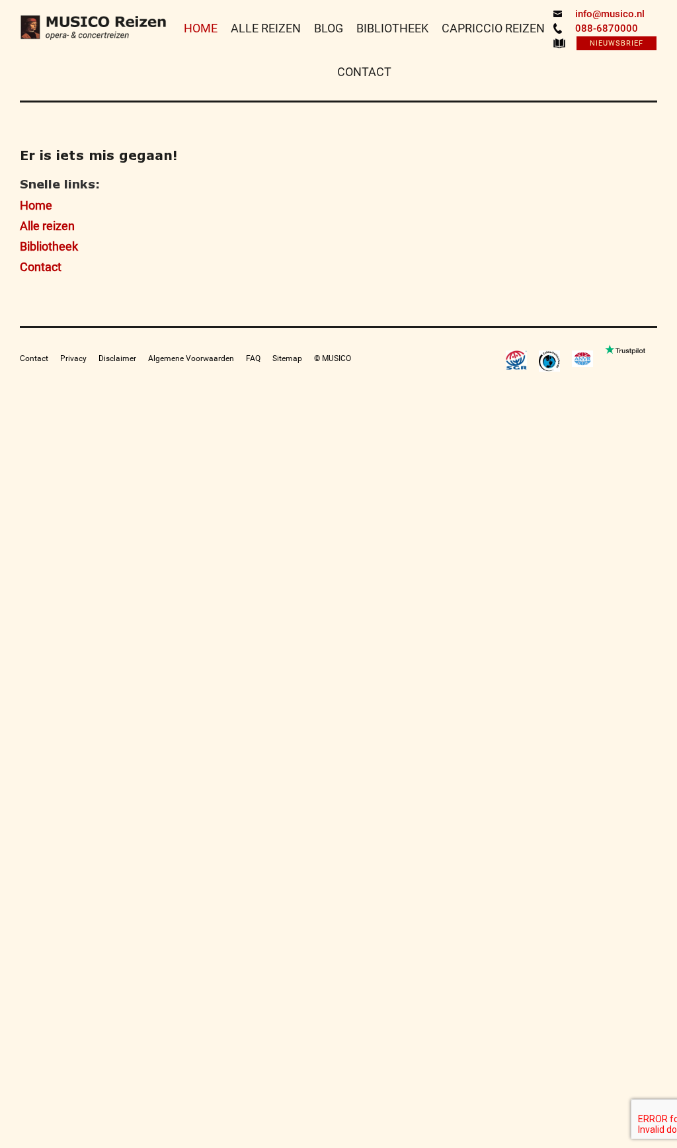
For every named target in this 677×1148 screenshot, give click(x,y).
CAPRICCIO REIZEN (493, 28)
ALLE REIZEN (266, 28)
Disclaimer (117, 358)
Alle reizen (47, 226)
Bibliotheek (49, 246)
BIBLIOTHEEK (392, 28)
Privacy (73, 358)
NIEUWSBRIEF (616, 43)
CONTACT (364, 72)
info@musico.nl (610, 14)
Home (36, 205)
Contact (40, 267)
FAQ (253, 358)
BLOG (328, 28)
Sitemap (287, 358)
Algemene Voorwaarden (191, 358)
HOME (201, 28)
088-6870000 (606, 28)
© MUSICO (332, 358)
